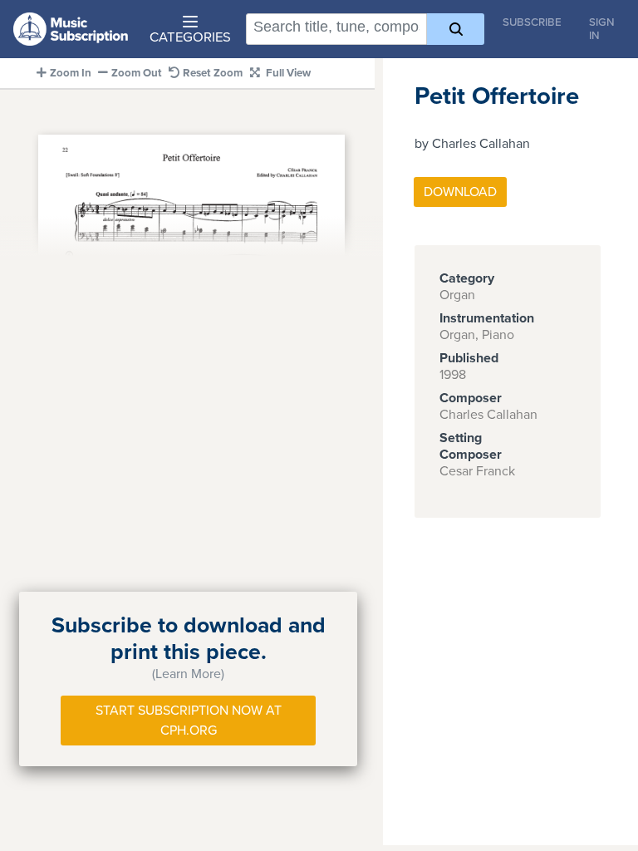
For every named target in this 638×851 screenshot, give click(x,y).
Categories (190, 37)
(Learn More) (188, 674)
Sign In (602, 29)
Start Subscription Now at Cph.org (189, 720)
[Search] (455, 29)
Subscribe (532, 22)
